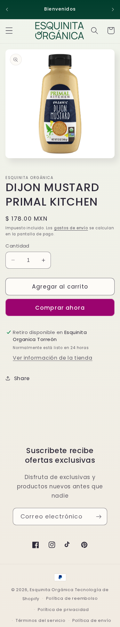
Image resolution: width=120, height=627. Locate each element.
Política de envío (91, 620)
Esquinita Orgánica (52, 589)
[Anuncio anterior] (7, 9)
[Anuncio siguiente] (113, 9)
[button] (9, 30)
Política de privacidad (63, 609)
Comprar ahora (60, 308)
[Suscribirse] (99, 516)
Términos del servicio (41, 620)
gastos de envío (71, 228)
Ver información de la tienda (52, 358)
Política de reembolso (72, 598)
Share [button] (22, 378)
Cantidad (17, 245)
